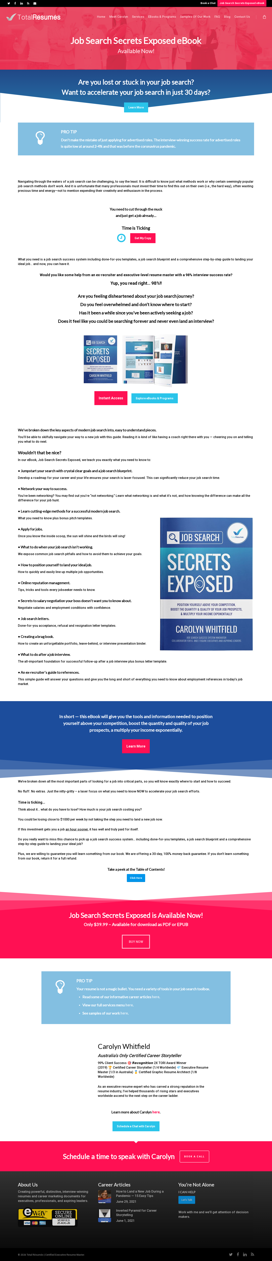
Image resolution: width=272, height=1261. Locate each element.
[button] (136, 107)
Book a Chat (208, 3)
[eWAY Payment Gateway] (48, 1229)
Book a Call (194, 1156)
